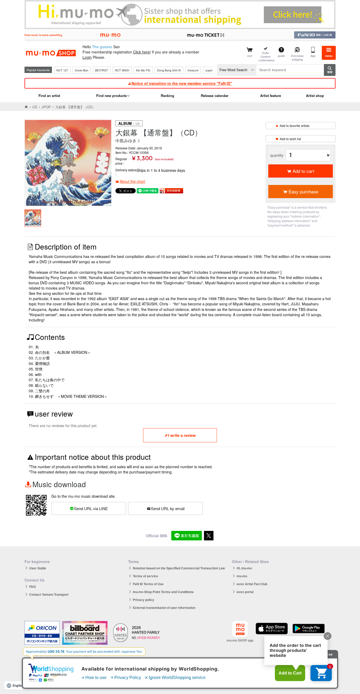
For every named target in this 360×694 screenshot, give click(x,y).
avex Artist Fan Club (252, 583)
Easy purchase (303, 191)
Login (87, 57)
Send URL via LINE (91, 508)
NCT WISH (122, 70)
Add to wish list (290, 138)
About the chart (132, 181)
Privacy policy (143, 599)
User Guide (37, 568)
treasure (193, 70)
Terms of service (145, 576)
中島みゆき (126, 141)
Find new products (111, 95)
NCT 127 (62, 70)
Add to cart (303, 171)
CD (34, 106)
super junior (212, 70)
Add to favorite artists (294, 125)
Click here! (142, 52)
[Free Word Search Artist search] (236, 70)
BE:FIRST (101, 70)
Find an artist (49, 95)
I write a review (182, 435)
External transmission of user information (164, 607)
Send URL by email (167, 508)
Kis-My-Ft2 (143, 70)
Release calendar (214, 95)
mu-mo (242, 576)
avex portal (245, 591)
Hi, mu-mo (244, 568)
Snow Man (81, 70)
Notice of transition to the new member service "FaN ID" (182, 83)
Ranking (167, 95)
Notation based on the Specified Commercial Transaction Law (179, 568)
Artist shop (315, 95)
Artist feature (270, 95)
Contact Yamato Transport (49, 594)
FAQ (32, 586)
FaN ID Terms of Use (148, 583)
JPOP (46, 106)
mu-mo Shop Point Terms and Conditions (163, 591)
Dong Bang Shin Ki (169, 70)
